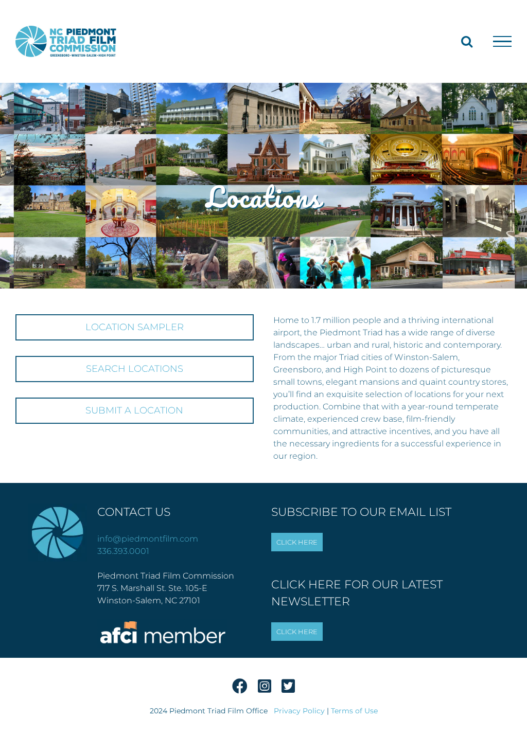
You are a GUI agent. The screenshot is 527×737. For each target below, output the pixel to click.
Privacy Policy (299, 710)
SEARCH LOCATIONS (134, 368)
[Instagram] (264, 689)
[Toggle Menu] (502, 41)
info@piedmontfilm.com (147, 539)
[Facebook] (240, 689)
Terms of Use (354, 710)
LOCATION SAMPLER (134, 327)
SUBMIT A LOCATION (134, 410)
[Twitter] (288, 689)
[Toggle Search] (466, 41)
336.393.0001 (123, 551)
